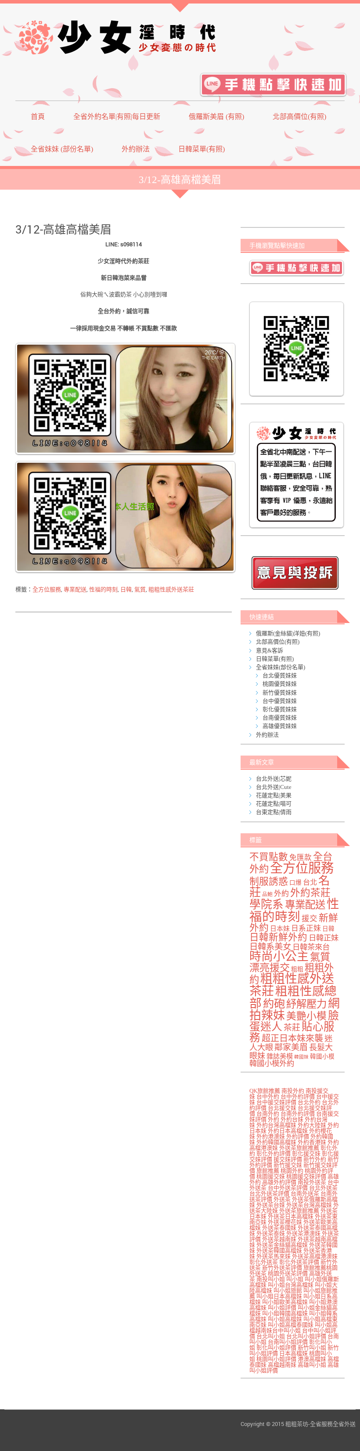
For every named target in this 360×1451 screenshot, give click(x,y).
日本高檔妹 (293, 1353)
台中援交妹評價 (276, 1102)
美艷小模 (306, 1016)
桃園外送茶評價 (288, 1273)
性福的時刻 (103, 589)
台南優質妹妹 (280, 717)
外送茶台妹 (270, 1205)
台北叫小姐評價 (306, 1336)
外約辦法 (136, 149)
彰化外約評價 (273, 1153)
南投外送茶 (312, 1182)
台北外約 (309, 1102)
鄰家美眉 (291, 1047)
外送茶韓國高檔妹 (279, 1250)
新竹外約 (314, 1159)
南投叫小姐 (270, 1279)
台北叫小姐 (270, 1336)
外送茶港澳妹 (303, 1233)
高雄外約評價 (279, 1182)
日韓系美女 (270, 946)
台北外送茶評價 (269, 1193)
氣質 (140, 589)
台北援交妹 (282, 1108)
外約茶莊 (310, 892)
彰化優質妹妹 (280, 709)
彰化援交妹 (306, 1153)
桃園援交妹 (270, 1176)
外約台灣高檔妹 (276, 1125)
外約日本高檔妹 (288, 1130)
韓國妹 (301, 1057)
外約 (281, 893)
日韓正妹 (323, 938)
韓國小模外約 (271, 1063)
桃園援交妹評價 (306, 1176)
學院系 (266, 904)
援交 (309, 918)
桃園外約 (292, 1170)
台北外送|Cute (274, 787)
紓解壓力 (306, 1004)
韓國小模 (322, 1056)
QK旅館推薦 (264, 1090)
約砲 (274, 1003)
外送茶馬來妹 (273, 1256)
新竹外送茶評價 (282, 1267)
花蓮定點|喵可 (274, 803)
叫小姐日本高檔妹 (279, 1296)
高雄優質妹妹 (280, 726)
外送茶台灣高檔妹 (309, 1205)
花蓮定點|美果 (274, 795)
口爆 (295, 882)
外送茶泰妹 (270, 1233)
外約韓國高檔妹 (276, 1142)
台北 (310, 882)
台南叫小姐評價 (288, 1342)
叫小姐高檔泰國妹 (290, 1324)
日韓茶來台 (311, 947)
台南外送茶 (305, 1193)
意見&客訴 (269, 650)
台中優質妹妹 (280, 701)
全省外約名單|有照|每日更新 (116, 116)
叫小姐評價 (282, 1307)
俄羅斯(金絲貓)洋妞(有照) (288, 633)
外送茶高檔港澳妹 (315, 1256)
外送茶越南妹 (279, 1239)
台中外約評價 (298, 1096)
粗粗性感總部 (293, 997)
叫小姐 (294, 1279)
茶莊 (292, 1027)
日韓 (126, 589)
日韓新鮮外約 (278, 937)
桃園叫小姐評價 (276, 1359)
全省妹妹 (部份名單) (62, 149)
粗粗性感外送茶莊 (171, 589)
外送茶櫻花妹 (285, 1222)
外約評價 (297, 1136)
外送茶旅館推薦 (299, 1148)
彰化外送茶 (263, 1262)
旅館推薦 (267, 1170)
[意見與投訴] (294, 573)
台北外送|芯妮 (274, 778)
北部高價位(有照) (299, 116)
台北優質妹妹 (280, 675)
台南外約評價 (298, 1113)
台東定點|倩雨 (274, 812)
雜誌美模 (279, 1056)
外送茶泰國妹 (279, 1227)
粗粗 (297, 969)
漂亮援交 (269, 967)
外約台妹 (292, 1119)
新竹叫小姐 (312, 1347)
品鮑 (267, 894)
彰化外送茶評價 (299, 1262)
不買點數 (268, 857)
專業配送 (75, 589)
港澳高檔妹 (312, 1359)
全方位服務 (46, 589)
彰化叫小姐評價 (276, 1347)
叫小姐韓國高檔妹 (285, 1313)
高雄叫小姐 (312, 1364)
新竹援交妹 (288, 1165)
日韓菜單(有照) (201, 149)
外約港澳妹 (270, 1136)
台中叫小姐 (286, 1330)
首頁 (38, 116)
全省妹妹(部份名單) (280, 667)
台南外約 (267, 1113)
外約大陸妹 (312, 1125)
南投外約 (292, 1090)
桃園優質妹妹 (280, 683)
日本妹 (280, 928)
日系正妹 (306, 928)
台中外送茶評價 (288, 1188)
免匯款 (300, 857)
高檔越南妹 (282, 1364)
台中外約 (267, 1096)
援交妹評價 (288, 1159)
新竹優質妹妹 (280, 692)
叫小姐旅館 (288, 1290)
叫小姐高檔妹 (285, 1319)
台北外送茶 (323, 1188)
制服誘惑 (268, 881)
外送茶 (282, 1199)
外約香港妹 (312, 1142)
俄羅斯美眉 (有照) (216, 116)
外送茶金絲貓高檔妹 (282, 1245)
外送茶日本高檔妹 (290, 1216)
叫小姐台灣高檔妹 (290, 1285)
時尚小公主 (279, 956)
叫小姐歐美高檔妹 (285, 1302)
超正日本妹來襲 (292, 1038)
